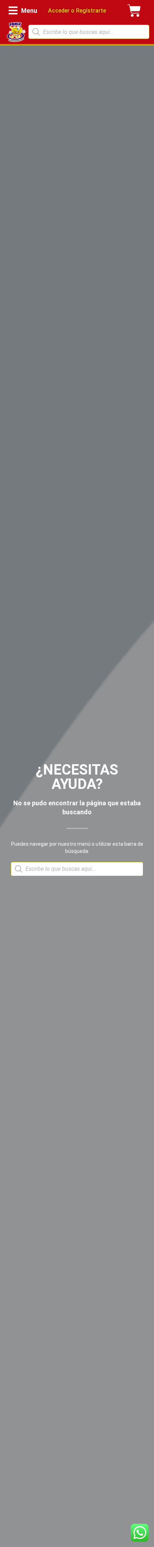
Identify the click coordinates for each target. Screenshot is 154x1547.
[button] (23, 11)
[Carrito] (134, 11)
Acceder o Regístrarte (77, 10)
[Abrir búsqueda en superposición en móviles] (89, 32)
